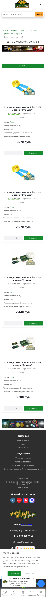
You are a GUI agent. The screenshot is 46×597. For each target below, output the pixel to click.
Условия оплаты (23, 458)
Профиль (41, 595)
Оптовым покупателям (23, 465)
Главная (5, 595)
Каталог (14, 595)
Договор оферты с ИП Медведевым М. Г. (23, 469)
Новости (23, 444)
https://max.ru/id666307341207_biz (31, 500)
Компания (23, 435)
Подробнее (29, 573)
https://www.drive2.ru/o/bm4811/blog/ (19, 500)
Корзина (23, 595)
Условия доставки (23, 461)
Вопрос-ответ (23, 478)
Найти (39, 14)
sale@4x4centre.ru (25, 542)
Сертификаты (23, 487)
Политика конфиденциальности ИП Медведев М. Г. (23, 482)
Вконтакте (12, 500)
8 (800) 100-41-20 (25, 535)
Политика (23, 447)
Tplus (12, 122)
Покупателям (23, 453)
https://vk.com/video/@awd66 (25, 500)
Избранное (32, 595)
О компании (23, 440)
